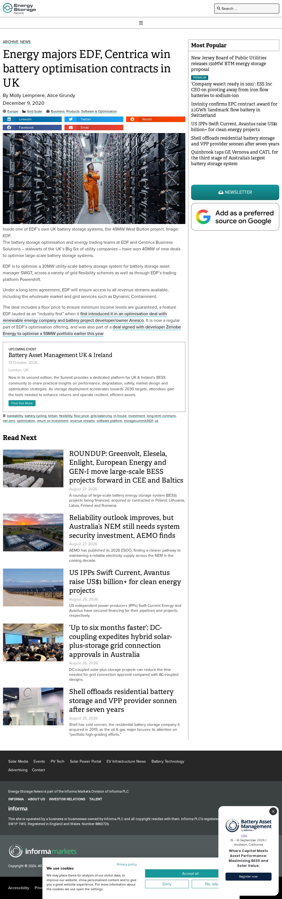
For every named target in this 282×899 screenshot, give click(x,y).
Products (73, 111)
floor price (81, 416)
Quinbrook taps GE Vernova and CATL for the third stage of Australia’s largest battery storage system (234, 158)
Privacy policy (127, 864)
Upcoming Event (22, 349)
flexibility (65, 416)
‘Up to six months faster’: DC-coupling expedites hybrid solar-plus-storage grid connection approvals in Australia (120, 641)
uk (156, 421)
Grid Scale (34, 111)
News (25, 42)
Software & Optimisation (99, 111)
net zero (9, 421)
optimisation (26, 421)
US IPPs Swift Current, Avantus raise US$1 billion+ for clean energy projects (125, 581)
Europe (12, 111)
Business (58, 111)
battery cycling (36, 416)
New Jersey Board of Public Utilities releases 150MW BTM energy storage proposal (228, 63)
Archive (10, 42)
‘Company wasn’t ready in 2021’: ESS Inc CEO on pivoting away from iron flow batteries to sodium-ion (231, 89)
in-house (120, 416)
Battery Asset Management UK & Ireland (60, 355)
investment (136, 416)
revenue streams (82, 421)
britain (53, 416)
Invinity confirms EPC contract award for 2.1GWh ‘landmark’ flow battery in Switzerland (234, 109)
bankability (15, 416)
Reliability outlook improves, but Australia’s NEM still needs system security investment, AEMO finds (124, 526)
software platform (109, 421)
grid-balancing (101, 416)
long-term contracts (161, 416)
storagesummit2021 (138, 421)
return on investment (52, 421)
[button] (32, 119)
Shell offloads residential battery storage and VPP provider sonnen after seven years (123, 700)
